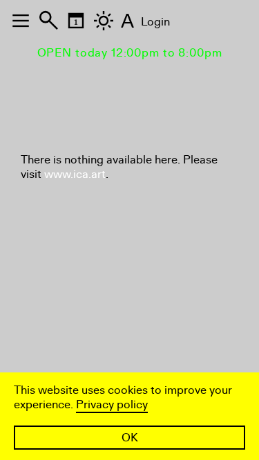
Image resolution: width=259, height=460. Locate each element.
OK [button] (130, 437)
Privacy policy (112, 404)
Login (155, 21)
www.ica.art (75, 174)
